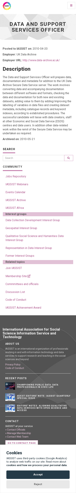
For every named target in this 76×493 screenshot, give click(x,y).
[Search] (68, 158)
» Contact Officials (15, 429)
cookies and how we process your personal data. (36, 465)
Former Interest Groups (19, 255)
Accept (38, 474)
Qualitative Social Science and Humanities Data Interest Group (34, 238)
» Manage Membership (18, 433)
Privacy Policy (13, 364)
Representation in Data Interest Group (28, 248)
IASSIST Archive (15, 200)
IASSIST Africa (14, 208)
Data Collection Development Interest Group (32, 220)
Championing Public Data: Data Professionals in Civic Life (38, 386)
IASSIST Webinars (16, 184)
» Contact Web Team (16, 436)
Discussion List (15, 292)
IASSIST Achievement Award (23, 307)
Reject (38, 484)
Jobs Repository (15, 176)
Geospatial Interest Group (21, 228)
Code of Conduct (15, 299)
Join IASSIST (13, 268)
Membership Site (16, 276)
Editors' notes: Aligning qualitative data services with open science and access (42, 408)
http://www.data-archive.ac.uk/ (41, 60)
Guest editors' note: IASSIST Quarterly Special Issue (44, 397)
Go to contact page (22, 443)
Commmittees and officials (22, 284)
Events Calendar (15, 192)
